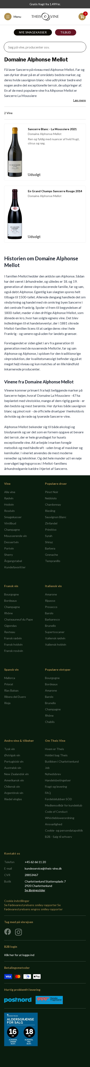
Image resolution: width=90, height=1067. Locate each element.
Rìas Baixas (11, 690)
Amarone (51, 594)
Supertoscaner (54, 632)
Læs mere (79, 100)
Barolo (49, 613)
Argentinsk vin (13, 793)
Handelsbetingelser (58, 780)
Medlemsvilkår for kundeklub (63, 805)
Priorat (8, 684)
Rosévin (9, 511)
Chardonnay (53, 504)
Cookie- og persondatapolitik (64, 830)
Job (47, 767)
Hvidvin (9, 504)
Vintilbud (10, 523)
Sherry (8, 554)
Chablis (50, 722)
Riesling (50, 511)
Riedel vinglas (13, 799)
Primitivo (51, 529)
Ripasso (50, 600)
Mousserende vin (15, 536)
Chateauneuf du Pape (18, 619)
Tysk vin (9, 749)
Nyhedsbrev (53, 774)
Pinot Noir (51, 492)
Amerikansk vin (14, 780)
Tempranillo (52, 561)
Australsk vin (12, 767)
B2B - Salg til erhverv (58, 836)
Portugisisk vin (13, 761)
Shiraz (49, 542)
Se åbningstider (35, 890)
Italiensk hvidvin (55, 644)
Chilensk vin (12, 786)
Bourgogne (11, 594)
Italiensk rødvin (55, 638)
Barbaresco (52, 619)
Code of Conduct (56, 811)
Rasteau (9, 632)
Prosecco (51, 607)
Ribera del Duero (15, 696)
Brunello (50, 625)
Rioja (7, 703)
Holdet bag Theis (56, 755)
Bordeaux (10, 600)
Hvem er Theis (54, 749)
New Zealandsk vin (16, 774)
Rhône (8, 613)
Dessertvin (11, 542)
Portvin (9, 548)
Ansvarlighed (53, 824)
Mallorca (9, 678)
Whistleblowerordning (59, 818)
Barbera (50, 548)
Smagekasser (13, 517)
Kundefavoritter (15, 567)
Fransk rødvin (13, 638)
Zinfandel (51, 523)
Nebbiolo (51, 498)
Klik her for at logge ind (19, 955)
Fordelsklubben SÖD (58, 799)
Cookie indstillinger (16, 901)
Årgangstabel (13, 561)
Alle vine (9, 492)
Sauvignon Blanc (55, 517)
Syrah (48, 536)
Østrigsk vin (12, 755)
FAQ (48, 793)
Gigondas (10, 625)
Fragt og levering (56, 786)
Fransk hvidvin (13, 644)
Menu (17, 16)
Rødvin (8, 498)
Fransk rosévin (13, 650)
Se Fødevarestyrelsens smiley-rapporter (30, 905)
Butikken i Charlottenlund (62, 761)
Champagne (12, 529)
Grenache (51, 554)
